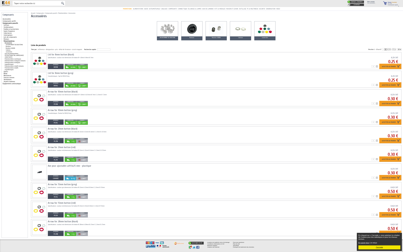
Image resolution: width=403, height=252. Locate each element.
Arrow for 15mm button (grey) (62, 184)
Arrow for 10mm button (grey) (62, 110)
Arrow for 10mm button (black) (63, 91)
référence (41, 49)
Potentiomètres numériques (13, 59)
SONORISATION (270, 9)
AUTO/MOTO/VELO (154, 9)
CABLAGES (164, 9)
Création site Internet (213, 247)
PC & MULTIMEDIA (252, 9)
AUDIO (146, 9)
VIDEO (278, 9)
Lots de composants (10, 37)
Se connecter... (371, 3)
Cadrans (8, 50)
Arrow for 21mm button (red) (61, 147)
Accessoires (72, 13)
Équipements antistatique (12, 83)
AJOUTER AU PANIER (389, 67)
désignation (50, 49)
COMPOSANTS (172, 9)
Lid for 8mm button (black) (61, 54)
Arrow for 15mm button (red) (62, 202)
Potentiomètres (9, 41)
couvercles (9, 52)
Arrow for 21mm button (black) (62, 128)
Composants (40, 13)
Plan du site (236, 244)
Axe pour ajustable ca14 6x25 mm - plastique (69, 165)
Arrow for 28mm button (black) (63, 221)
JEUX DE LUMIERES (208, 9)
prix (56, 49)
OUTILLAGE (242, 9)
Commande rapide (393, 4)
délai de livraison (65, 49)
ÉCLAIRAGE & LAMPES (195, 9)
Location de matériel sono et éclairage (218, 242)
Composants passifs (10, 23)
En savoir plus (363, 243)
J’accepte (379, 247)
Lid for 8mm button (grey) (60, 73)
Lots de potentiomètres (11, 53)
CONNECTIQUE (182, 9)
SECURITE (262, 9)
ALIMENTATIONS (138, 9)
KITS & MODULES (220, 9)
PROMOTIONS (127, 9)
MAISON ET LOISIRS (232, 9)
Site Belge (236, 245)
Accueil (33, 13)
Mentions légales (212, 245)
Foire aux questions (238, 242)
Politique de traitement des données (243, 247)
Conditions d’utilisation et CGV (215, 244)
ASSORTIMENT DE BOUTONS (14, 45)
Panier (392, 2)
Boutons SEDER (10, 48)
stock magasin (77, 49)
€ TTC (390, 3)
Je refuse (373, 243)
